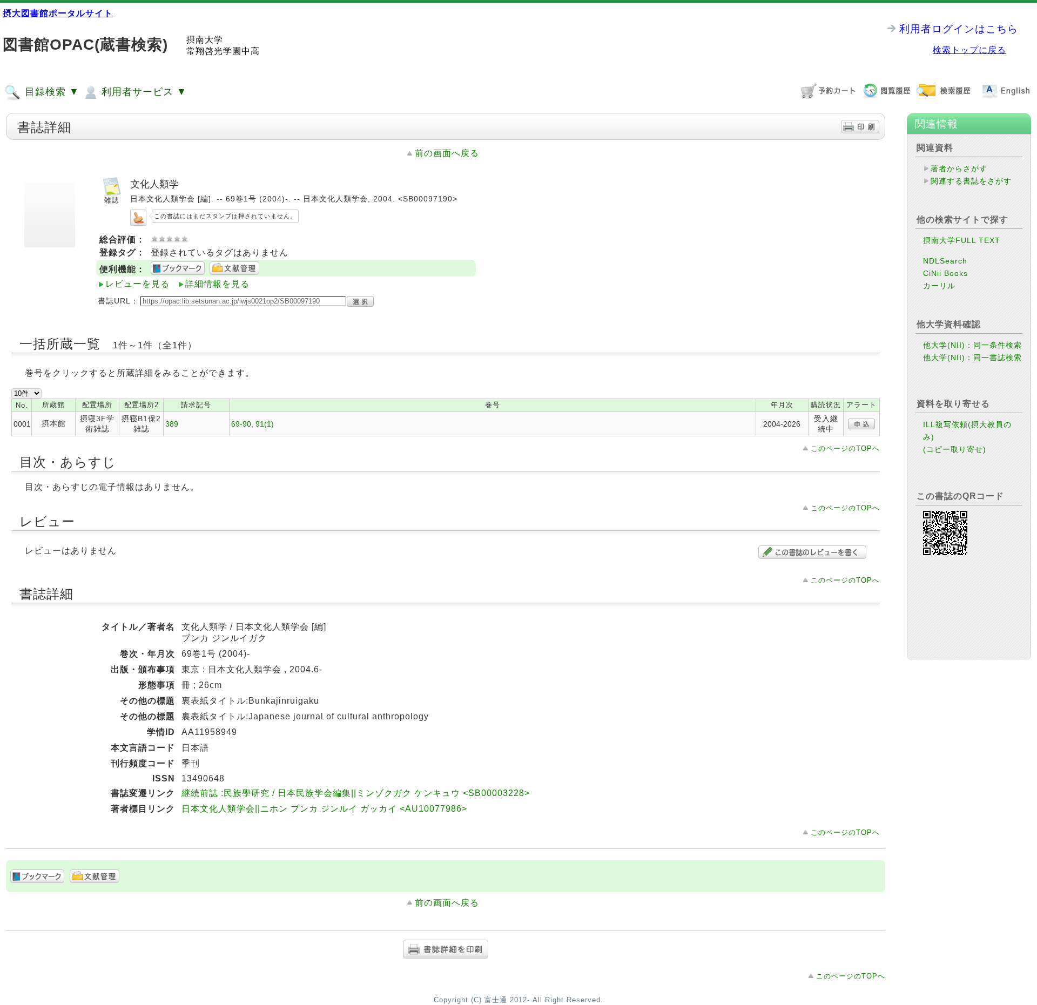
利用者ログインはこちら (958, 29)
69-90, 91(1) (252, 424)
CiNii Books (945, 273)
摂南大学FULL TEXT (961, 240)
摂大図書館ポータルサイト (58, 13)
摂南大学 (204, 39)
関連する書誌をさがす (971, 181)
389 (171, 424)
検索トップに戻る (969, 50)
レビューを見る (137, 283)
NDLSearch (945, 261)
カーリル (939, 285)
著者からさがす (959, 168)
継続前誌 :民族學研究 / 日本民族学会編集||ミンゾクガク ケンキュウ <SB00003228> (355, 793)
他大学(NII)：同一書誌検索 (972, 357)
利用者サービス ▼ (142, 91)
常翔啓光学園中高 (223, 51)
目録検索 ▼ (50, 91)
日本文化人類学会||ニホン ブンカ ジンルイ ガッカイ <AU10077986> (324, 808)
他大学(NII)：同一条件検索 (972, 345)
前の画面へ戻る (447, 153)
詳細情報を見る (217, 283)
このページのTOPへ (845, 448)
